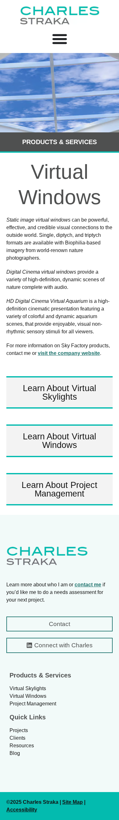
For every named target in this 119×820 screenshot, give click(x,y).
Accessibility (21, 809)
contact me (88, 584)
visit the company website (69, 353)
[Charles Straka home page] (59, 15)
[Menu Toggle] (60, 39)
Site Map (72, 802)
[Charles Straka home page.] (47, 556)
